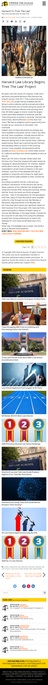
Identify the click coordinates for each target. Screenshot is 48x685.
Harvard (31, 567)
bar (19, 567)
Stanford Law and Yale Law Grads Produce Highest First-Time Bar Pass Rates (20, 473)
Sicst (22, 647)
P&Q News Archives (22, 672)
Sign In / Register (35, 676)
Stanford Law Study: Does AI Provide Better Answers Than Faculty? (21, 503)
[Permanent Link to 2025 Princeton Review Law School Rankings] (24, 430)
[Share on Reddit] (24, 21)
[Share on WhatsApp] (20, 21)
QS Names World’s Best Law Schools (17, 416)
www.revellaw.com (19, 151)
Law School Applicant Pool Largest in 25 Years (22, 388)
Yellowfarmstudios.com (30, 682)
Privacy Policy (38, 672)
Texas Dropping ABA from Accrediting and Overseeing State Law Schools (20, 328)
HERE (32, 262)
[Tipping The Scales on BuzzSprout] (19, 586)
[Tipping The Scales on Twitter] (15, 586)
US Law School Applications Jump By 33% (19, 533)
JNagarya (23, 604)
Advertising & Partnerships (33, 674)
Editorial (10, 676)
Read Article (24, 606)
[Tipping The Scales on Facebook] (24, 586)
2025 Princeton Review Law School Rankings (21, 444)
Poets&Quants (32, 661)
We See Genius (30, 666)
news (31, 569)
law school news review (19, 569)
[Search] (44, 593)
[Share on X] (7, 21)
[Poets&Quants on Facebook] (28, 586)
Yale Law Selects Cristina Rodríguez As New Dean (23, 299)
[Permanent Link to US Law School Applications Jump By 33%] (24, 519)
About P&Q (7, 672)
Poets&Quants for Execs (14, 663)
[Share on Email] (11, 21)
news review (37, 569)
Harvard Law (39, 567)
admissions (13, 567)
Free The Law (8, 101)
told (28, 120)
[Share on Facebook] (3, 21)
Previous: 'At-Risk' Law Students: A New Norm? (13, 576)
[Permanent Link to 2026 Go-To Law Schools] (24, 547)
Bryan (22, 615)
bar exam (24, 567)
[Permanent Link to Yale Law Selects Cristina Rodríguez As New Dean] (24, 285)
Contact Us (21, 676)
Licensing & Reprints (10, 674)
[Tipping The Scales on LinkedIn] (33, 586)
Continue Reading (24, 241)
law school (6, 569)
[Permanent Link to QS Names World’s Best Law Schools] (24, 402)
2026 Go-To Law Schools (12, 561)
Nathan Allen (10, 17)
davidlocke (24, 636)
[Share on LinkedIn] (16, 21)
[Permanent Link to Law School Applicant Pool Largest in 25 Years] (24, 374)
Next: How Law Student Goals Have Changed (33, 575)
